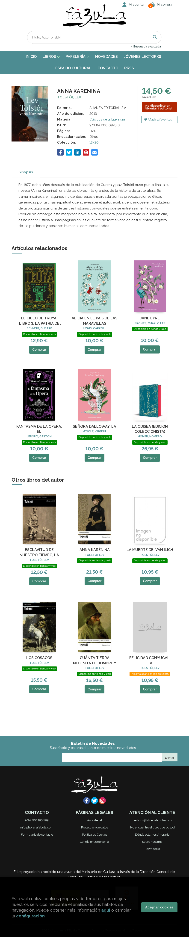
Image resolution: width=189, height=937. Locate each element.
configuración (30, 915)
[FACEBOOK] (86, 800)
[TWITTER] (94, 800)
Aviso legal (94, 820)
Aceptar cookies (159, 907)
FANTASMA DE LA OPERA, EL (39, 429)
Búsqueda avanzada (147, 46)
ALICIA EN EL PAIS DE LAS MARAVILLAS (95, 320)
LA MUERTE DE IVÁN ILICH (150, 550)
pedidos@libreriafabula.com (152, 820)
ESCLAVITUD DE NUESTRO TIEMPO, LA (39, 552)
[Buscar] (155, 37)
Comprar (39, 349)
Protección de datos (94, 827)
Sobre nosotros (152, 841)
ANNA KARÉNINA (95, 550)
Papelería (76, 56)
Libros (50, 56)
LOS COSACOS (39, 658)
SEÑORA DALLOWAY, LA (94, 426)
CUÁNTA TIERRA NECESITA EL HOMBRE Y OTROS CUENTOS (94, 661)
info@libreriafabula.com (36, 827)
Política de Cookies (94, 834)
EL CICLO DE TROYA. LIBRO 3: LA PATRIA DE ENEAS (39, 321)
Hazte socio (152, 849)
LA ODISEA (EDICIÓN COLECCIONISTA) (150, 429)
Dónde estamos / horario (152, 834)
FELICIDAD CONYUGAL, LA (150, 660)
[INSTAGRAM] (102, 800)
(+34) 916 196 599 (37, 820)
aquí (105, 910)
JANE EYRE (150, 318)
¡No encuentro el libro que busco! (152, 827)
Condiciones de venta (94, 841)
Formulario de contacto (37, 834)
